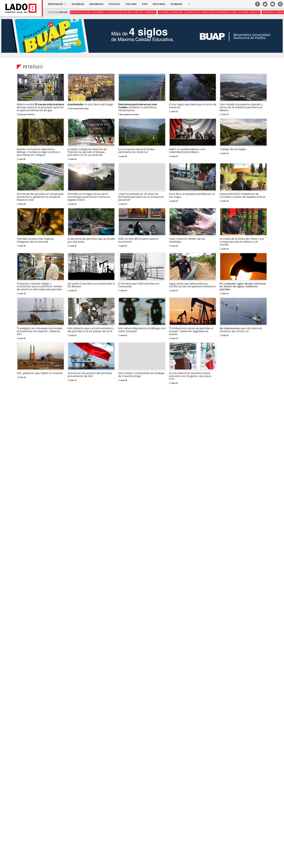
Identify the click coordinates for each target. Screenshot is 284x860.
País (145, 4)
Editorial (159, 4)
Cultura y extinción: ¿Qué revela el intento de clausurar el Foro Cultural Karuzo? (178, 12)
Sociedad (77, 4)
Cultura (131, 4)
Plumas (176, 4)
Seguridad (96, 4)
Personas (57, 4)
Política (114, 4)
